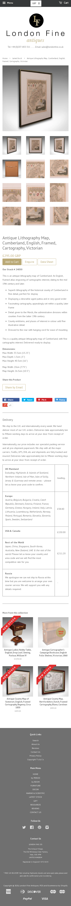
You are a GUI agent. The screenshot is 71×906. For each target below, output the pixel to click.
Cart (66, 2)
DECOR (36, 789)
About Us (36, 744)
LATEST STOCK (35, 797)
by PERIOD (35, 778)
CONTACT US (35, 812)
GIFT (35, 801)
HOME (35, 774)
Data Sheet (46, 261)
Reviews (35, 748)
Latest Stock (17, 58)
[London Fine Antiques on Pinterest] (39, 828)
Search (36, 740)
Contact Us (35, 752)
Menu (9, 2)
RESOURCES (35, 804)
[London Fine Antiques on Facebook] (32, 828)
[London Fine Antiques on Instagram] (47, 828)
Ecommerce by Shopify (58, 885)
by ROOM (36, 782)
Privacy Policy (35, 755)
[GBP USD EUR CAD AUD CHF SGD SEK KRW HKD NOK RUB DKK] (35, 3)
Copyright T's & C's (35, 759)
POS (41, 885)
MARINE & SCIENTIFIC (35, 793)
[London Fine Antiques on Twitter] (24, 828)
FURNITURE (35, 785)
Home (4, 58)
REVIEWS (35, 808)
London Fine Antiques (29, 885)
